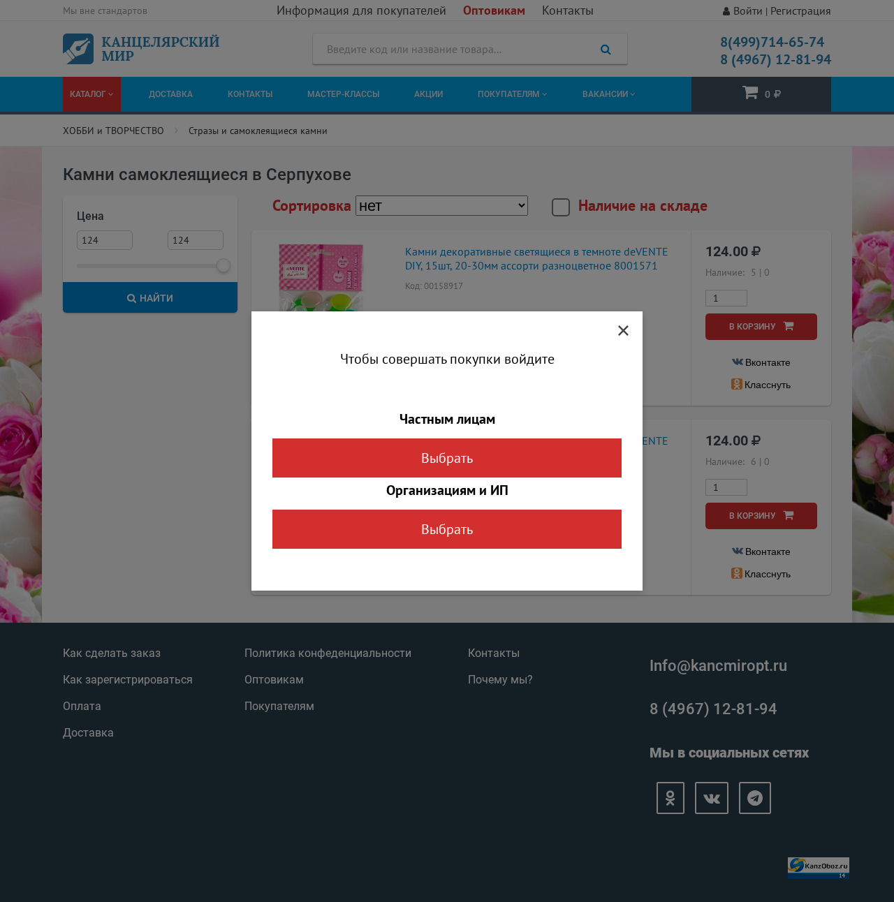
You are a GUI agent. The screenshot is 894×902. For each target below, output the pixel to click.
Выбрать (447, 458)
